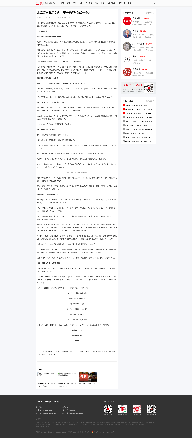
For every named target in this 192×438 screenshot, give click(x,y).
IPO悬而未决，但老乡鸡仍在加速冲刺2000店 (139, 109)
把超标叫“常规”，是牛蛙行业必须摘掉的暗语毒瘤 (139, 121)
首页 (62, 3)
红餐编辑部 (141, 17)
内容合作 (65, 407)
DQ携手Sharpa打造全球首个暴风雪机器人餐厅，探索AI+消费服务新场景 (142, 24)
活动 (96, 3)
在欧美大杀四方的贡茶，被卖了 (137, 105)
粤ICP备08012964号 (42, 432)
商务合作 (39, 407)
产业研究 (89, 3)
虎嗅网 (139, 56)
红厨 (102, 3)
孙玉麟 (139, 30)
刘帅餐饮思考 (142, 43)
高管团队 (48, 401)
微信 (66, 410)
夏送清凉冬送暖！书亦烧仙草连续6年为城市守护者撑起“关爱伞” (139, 129)
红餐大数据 (112, 3)
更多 (129, 3)
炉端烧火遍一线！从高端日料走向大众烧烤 (142, 74)
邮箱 (40, 413)
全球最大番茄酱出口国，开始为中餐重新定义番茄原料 (139, 141)
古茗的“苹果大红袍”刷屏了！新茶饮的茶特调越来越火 (139, 117)
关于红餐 (121, 3)
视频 (74, 3)
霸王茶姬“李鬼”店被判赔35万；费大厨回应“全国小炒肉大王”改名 (139, 133)
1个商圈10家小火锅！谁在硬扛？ (137, 137)
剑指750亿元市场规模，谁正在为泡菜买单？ (139, 125)
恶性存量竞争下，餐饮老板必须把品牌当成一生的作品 (142, 48)
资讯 (68, 3)
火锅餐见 (140, 69)
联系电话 (39, 410)
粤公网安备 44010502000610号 (104, 432)
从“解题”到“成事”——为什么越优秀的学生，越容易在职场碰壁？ (143, 37)
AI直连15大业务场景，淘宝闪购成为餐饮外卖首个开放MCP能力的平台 (139, 113)
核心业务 (56, 401)
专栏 (81, 3)
